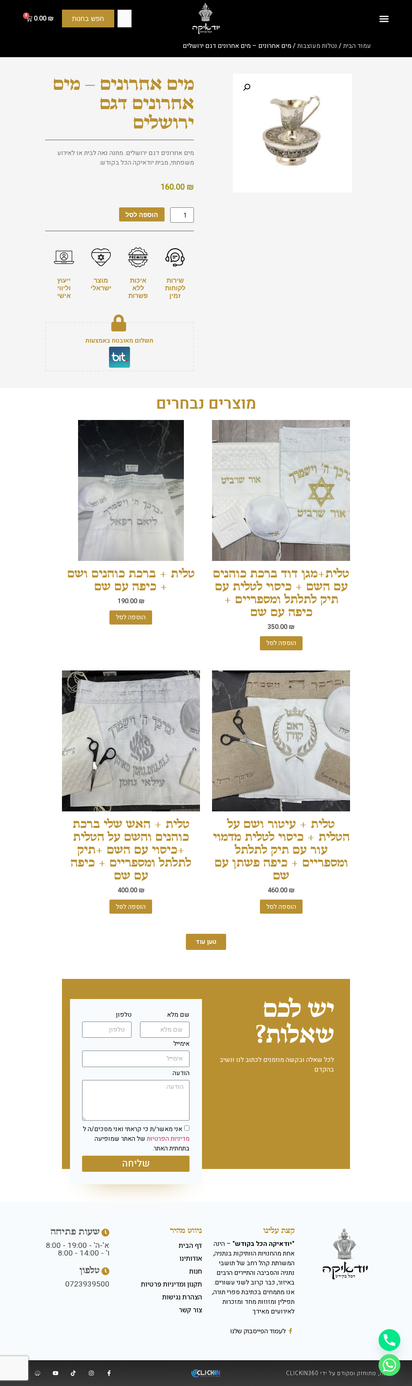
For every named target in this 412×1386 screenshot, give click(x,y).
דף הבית (190, 1245)
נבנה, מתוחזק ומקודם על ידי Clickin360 (339, 1373)
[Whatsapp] (389, 1365)
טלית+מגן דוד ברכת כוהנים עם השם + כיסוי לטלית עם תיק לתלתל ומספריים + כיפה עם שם (281, 592)
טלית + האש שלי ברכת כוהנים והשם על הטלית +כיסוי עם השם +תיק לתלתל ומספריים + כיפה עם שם (130, 849)
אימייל (181, 1045)
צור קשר (190, 1309)
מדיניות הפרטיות (168, 1139)
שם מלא (178, 1016)
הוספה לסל (142, 215)
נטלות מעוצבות (317, 46)
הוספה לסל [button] (281, 643)
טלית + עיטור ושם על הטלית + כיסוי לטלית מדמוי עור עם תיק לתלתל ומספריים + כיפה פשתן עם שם (281, 849)
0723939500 (87, 1284)
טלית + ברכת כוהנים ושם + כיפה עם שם (131, 579)
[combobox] (124, 18)
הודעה (181, 1074)
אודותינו (190, 1258)
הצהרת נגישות (182, 1297)
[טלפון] (105, 1271)
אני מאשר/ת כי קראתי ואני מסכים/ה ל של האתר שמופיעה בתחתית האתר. (136, 1138)
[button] (383, 18)
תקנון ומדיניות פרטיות (171, 1284)
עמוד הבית (357, 46)
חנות (195, 1271)
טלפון (124, 1016)
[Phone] (389, 1340)
